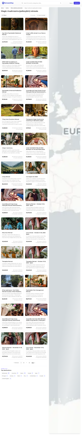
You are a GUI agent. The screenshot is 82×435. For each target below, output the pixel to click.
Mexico (22, 373)
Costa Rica (15, 373)
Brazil (19, 375)
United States (33, 375)
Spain (37, 373)
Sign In (71, 3)
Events (7, 7)
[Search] (60, 3)
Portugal (4, 375)
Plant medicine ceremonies (16, 7)
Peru (25, 375)
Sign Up (77, 3)
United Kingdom (6, 378)
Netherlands (5, 373)
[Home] (8, 3)
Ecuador (42, 375)
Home (2, 7)
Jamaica (12, 375)
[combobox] (41, 15)
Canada (30, 373)
